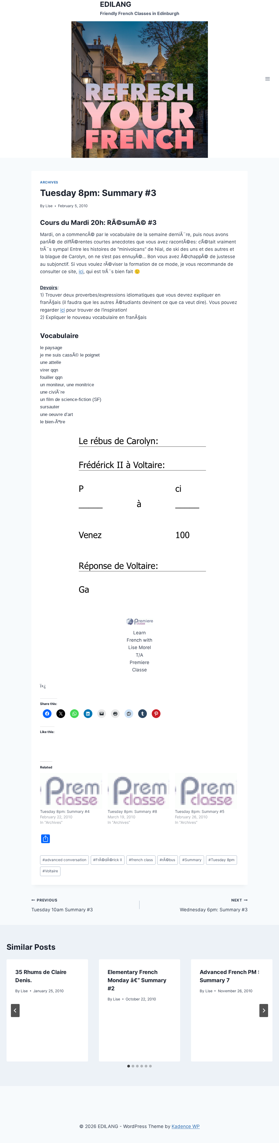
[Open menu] (267, 79)
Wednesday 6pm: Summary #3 (214, 905)
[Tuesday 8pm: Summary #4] (71, 791)
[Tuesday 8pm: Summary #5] (206, 791)
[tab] (128, 1066)
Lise (49, 206)
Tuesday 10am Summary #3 (62, 905)
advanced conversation (64, 860)
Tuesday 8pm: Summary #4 (65, 811)
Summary (192, 860)
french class (141, 860)
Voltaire (50, 871)
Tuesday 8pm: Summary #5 (200, 811)
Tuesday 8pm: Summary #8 (132, 811)
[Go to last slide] (15, 1010)
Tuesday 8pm (221, 860)
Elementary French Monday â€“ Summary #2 (137, 980)
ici (81, 271)
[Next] (263, 1010)
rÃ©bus (167, 860)
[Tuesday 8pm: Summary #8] (139, 791)
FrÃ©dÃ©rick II (107, 860)
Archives (49, 182)
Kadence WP (186, 1126)
